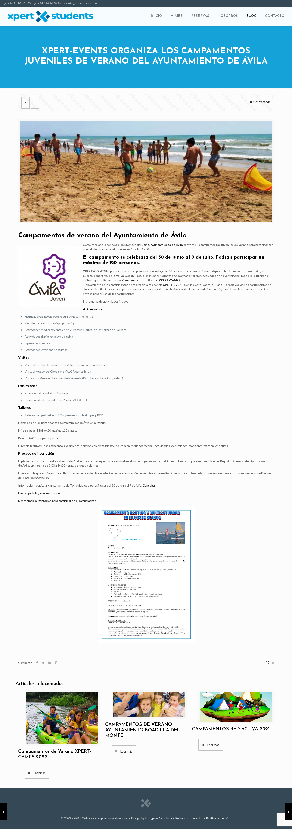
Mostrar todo (262, 102)
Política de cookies (218, 818)
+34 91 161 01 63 (19, 3)
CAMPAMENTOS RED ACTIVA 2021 (231, 729)
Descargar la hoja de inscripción (39, 493)
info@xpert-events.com (83, 3)
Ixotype (150, 818)
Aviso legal (165, 818)
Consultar (149, 485)
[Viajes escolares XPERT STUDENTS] (50, 16)
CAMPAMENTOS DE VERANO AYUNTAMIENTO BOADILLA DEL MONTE (142, 730)
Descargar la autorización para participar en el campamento (57, 501)
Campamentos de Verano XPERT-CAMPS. (151, 280)
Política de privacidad (189, 818)
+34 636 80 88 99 (49, 3)
